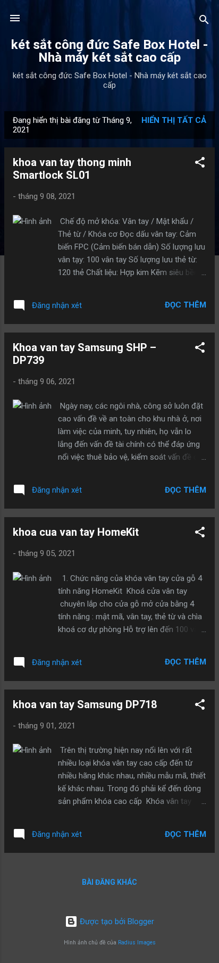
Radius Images (137, 942)
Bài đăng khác (109, 882)
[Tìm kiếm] (204, 21)
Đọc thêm (185, 305)
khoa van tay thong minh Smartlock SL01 (72, 168)
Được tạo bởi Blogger (116, 921)
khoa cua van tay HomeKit (76, 532)
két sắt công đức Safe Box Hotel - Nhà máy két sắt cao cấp (109, 51)
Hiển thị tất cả (173, 120)
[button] (199, 164)
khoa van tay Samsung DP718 (85, 704)
